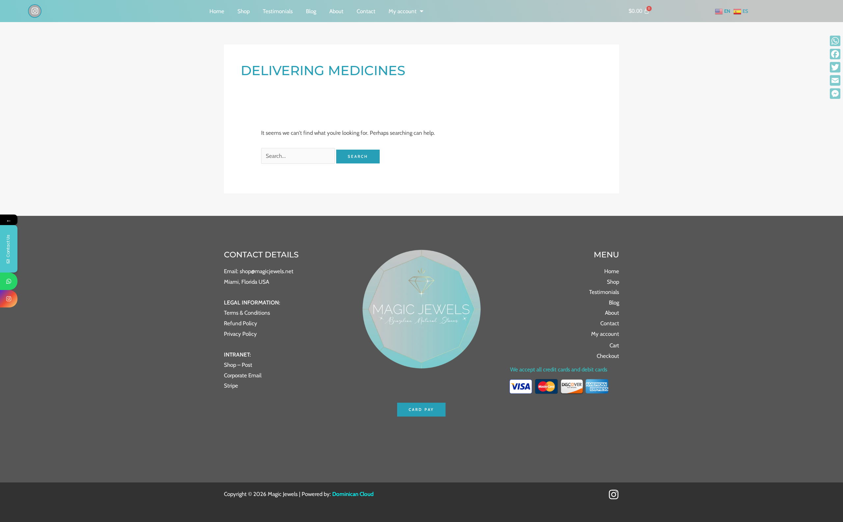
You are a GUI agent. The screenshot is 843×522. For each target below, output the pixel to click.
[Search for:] (298, 156)
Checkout (608, 356)
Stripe (231, 385)
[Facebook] (835, 54)
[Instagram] (613, 494)
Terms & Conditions (247, 312)
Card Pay (421, 409)
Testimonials (278, 11)
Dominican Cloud (352, 494)
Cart (614, 345)
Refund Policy (240, 323)
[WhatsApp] (835, 40)
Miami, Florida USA (246, 281)
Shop (243, 11)
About (336, 11)
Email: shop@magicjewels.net (258, 271)
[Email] (835, 80)
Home (216, 11)
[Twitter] (835, 67)
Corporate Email (242, 375)
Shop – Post (238, 365)
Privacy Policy (240, 334)
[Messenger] (835, 93)
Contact (366, 11)
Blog (311, 11)
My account (403, 11)
